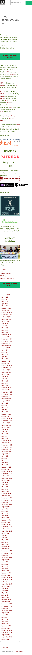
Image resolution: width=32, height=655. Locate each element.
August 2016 (5, 560)
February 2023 (6, 387)
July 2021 (4, 429)
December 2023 (6, 365)
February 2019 (6, 493)
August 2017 (5, 533)
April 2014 (4, 621)
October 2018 (5, 502)
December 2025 (6, 312)
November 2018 (6, 500)
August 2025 (5, 321)
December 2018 (6, 498)
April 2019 (4, 489)
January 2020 (5, 469)
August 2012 (5, 639)
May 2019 (4, 487)
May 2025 (4, 328)
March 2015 (5, 597)
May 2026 (4, 301)
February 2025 (6, 334)
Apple (18, 125)
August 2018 (5, 507)
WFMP (2, 94)
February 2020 (6, 467)
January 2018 (5, 522)
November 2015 (6, 579)
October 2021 (5, 423)
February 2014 (6, 626)
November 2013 (6, 632)
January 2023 (5, 390)
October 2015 (5, 582)
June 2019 (4, 485)
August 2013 (5, 635)
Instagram (3, 120)
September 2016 (6, 557)
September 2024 (6, 345)
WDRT (7, 100)
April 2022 (4, 409)
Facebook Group (11, 116)
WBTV (2, 85)
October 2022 (6, 396)
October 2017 (5, 529)
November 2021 (6, 421)
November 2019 (6, 473)
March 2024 (5, 359)
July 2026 (4, 297)
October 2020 (6, 449)
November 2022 (6, 394)
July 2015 (4, 588)
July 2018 (4, 509)
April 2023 (4, 383)
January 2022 (5, 416)
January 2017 (5, 549)
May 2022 (4, 407)
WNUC (2, 83)
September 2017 (6, 531)
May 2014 (4, 619)
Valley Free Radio (10, 74)
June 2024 (4, 352)
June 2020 (4, 458)
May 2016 (4, 566)
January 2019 (5, 496)
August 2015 (5, 586)
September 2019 (6, 478)
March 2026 (5, 306)
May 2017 (4, 540)
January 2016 (5, 575)
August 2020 (5, 454)
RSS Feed (3, 276)
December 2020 (6, 445)
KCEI (1, 111)
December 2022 (6, 392)
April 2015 (4, 595)
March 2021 (5, 438)
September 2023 (6, 372)
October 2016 (5, 555)
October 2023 (6, 370)
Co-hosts (3, 269)
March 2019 (5, 491)
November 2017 (6, 526)
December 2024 (6, 339)
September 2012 (6, 637)
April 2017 (4, 542)
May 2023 (4, 381)
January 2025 (5, 337)
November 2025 (6, 315)
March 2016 (5, 571)
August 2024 (5, 348)
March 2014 (5, 624)
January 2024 (5, 363)
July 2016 (4, 562)
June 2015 (4, 590)
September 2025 (6, 319)
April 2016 (4, 568)
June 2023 (4, 379)
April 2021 (4, 436)
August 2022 (5, 401)
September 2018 (6, 504)
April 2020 (4, 462)
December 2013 (6, 630)
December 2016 (6, 551)
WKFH (10, 107)
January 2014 (5, 628)
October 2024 (6, 343)
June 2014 (4, 617)
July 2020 (4, 456)
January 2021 (5, 443)
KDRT (2, 92)
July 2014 (4, 615)
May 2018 (4, 513)
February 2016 (6, 573)
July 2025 (4, 323)
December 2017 (6, 524)
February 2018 (6, 520)
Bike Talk (5, 647)
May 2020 (4, 460)
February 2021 (6, 440)
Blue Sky (11, 118)
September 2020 (6, 451)
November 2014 (6, 606)
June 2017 (4, 537)
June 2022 (4, 405)
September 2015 (6, 584)
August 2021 (5, 427)
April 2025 (4, 330)
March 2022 (5, 412)
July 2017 (4, 535)
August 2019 (5, 480)
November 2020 (6, 447)
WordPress (19, 651)
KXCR (2, 98)
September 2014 (6, 610)
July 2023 (4, 376)
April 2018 (4, 515)
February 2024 (6, 361)
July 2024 (4, 350)
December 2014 (6, 604)
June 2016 (4, 564)
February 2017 (6, 546)
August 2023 (5, 374)
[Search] (29, 3)
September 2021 (6, 425)
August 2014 (5, 613)
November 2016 (6, 553)
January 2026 (5, 310)
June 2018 (4, 511)
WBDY (2, 96)
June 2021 (4, 432)
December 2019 (6, 471)
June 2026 (4, 299)
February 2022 (6, 414)
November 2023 (6, 368)
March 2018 (5, 518)
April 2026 (4, 304)
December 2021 (6, 418)
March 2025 (5, 332)
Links (1, 271)
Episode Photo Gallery (7, 278)
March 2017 (5, 544)
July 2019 (4, 482)
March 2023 (5, 385)
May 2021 (4, 434)
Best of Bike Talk (5, 274)
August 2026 (5, 295)
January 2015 (5, 601)
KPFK (7, 72)
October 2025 (6, 317)
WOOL (18, 85)
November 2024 (6, 341)
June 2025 (4, 326)
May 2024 (4, 354)
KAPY (9, 103)
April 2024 (4, 357)
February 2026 (6, 308)
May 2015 (4, 593)
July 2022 (4, 403)
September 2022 (6, 398)
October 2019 (5, 476)
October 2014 (5, 608)
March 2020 (5, 465)
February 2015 (6, 599)
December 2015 (6, 577)
